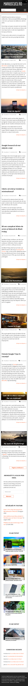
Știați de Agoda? (14, 111)
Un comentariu (23, 235)
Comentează (23, 329)
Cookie (23, 680)
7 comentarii (23, 60)
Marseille (4, 380)
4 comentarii (23, 114)
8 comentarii (23, 195)
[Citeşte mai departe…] (21, 90)
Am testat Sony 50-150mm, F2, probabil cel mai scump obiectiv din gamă (14, 613)
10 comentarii (23, 360)
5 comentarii (23, 152)
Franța (15, 364)
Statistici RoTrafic (5, 682)
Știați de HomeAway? (14, 281)
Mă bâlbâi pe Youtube (14, 506)
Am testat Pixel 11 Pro (11, 565)
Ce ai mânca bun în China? (17, 653)
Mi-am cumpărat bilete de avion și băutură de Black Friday (12, 229)
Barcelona (4, 66)
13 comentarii (23, 447)
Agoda (4, 454)
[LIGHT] (25, 1)
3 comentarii (23, 401)
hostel (23, 71)
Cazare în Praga (14, 326)
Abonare (8, 496)
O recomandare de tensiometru (15, 656)
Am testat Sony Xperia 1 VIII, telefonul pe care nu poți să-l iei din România (14, 596)
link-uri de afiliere (9, 680)
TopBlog (17, 682)
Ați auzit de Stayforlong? (14, 444)
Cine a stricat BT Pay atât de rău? (15, 664)
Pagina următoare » (18, 468)
